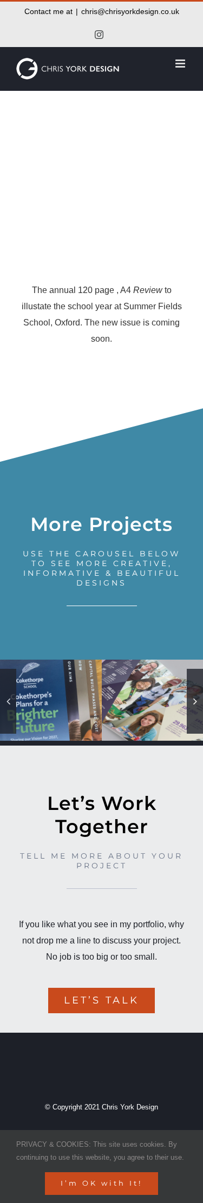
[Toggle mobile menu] (181, 63)
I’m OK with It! (101, 1183)
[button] (8, 701)
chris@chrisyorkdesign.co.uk (130, 11)
